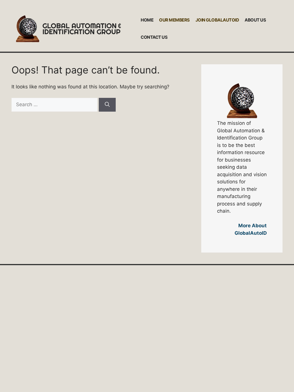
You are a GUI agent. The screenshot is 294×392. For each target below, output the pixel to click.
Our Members (174, 20)
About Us (255, 20)
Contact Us (154, 37)
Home (147, 20)
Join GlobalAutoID (217, 20)
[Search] (107, 105)
